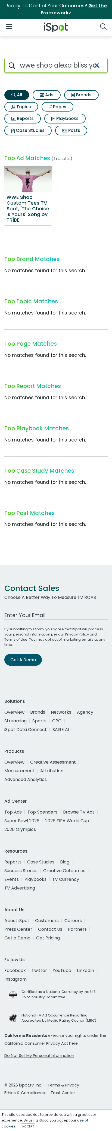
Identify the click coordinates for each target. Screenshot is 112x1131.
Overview (14, 712)
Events (11, 879)
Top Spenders (42, 812)
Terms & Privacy (63, 1085)
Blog (64, 862)
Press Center (18, 929)
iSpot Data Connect (25, 729)
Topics (23, 107)
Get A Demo (23, 660)
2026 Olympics (20, 829)
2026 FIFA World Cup (67, 821)
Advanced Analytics (25, 779)
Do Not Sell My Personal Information (39, 1055)
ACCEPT (28, 1126)
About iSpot (16, 920)
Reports (25, 118)
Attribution (51, 771)
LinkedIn (85, 970)
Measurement (19, 771)
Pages (59, 107)
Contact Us (50, 929)
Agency (85, 712)
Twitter (39, 970)
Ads (49, 95)
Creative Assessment (53, 762)
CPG (57, 721)
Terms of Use (15, 639)
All (19, 95)
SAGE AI (60, 729)
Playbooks (67, 118)
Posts (73, 130)
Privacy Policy (77, 634)
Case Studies (30, 130)
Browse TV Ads (79, 812)
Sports (39, 721)
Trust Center (63, 1092)
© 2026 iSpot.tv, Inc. (23, 1085)
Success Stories (21, 871)
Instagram (15, 979)
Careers (73, 920)
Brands (83, 95)
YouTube (62, 970)
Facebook (15, 970)
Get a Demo (17, 938)
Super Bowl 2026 (21, 821)
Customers (47, 920)
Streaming (15, 721)
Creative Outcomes (64, 871)
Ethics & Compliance (24, 1092)
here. (74, 1043)
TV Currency (65, 879)
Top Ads (13, 812)
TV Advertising (19, 888)
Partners (77, 929)
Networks (61, 712)
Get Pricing (48, 938)
